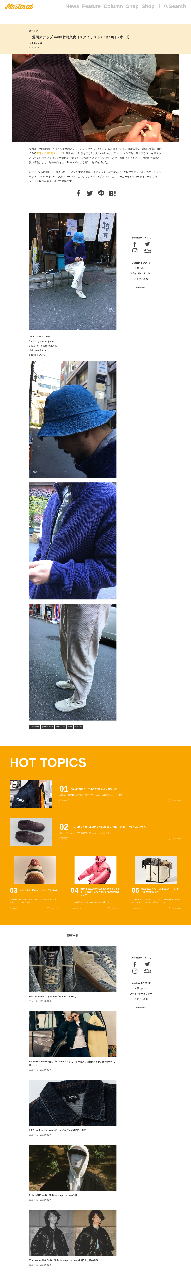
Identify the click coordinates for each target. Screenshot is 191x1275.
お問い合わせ (141, 268)
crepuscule (34, 727)
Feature (91, 6)
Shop (148, 6)
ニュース (33, 1001)
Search (177, 6)
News (72, 6)
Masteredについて (141, 262)
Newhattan (60, 727)
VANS (70, 727)
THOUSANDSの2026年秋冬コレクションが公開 (53, 1195)
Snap (132, 6)
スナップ (33, 31)
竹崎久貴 (78, 727)
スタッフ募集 (141, 278)
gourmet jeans (47, 727)
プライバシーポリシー (141, 273)
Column (113, 6)
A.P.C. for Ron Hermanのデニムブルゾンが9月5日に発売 (57, 1130)
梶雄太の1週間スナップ (49, 153)
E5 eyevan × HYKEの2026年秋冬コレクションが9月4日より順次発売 (63, 1260)
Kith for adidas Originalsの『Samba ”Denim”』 (53, 996)
